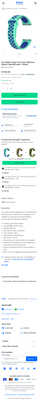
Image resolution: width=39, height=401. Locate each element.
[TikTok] (28, 368)
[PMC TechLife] (19, 3)
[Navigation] (3, 3)
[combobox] (19, 8)
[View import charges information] (21, 77)
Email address (6, 355)
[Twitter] (5, 368)
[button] (18, 265)
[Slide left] (3, 54)
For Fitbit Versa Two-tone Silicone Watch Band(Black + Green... (20, 187)
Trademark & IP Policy (10, 394)
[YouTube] (34, 368)
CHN (10, 80)
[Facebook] (11, 368)
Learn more (30, 74)
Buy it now (19, 102)
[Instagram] (22, 368)
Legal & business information (26, 394)
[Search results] (3, 8)
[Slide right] (36, 54)
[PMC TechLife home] (3, 299)
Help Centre (5, 319)
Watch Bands (10, 202)
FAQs (12, 319)
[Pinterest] (17, 368)
